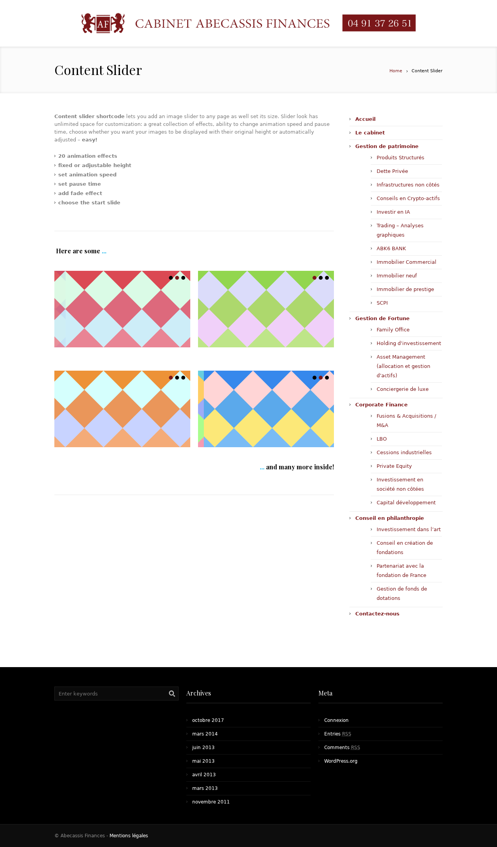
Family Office (393, 330)
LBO (382, 439)
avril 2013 (204, 774)
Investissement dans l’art (409, 529)
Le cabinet (370, 133)
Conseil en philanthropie (389, 518)
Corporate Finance (381, 405)
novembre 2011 (211, 802)
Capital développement (406, 502)
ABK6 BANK (391, 248)
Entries (337, 734)
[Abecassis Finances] (248, 23)
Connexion (336, 720)
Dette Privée (392, 171)
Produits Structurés (400, 157)
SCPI (382, 303)
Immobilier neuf (397, 276)
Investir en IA (393, 212)
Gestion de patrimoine (387, 146)
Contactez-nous (377, 614)
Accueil (365, 119)
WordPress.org (341, 761)
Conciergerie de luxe (403, 389)
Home (395, 70)
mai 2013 (203, 761)
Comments (342, 747)
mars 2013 (205, 788)
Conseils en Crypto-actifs (408, 198)
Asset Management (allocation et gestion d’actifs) (403, 366)
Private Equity (394, 466)
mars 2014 (205, 734)
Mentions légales (128, 835)
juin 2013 (203, 747)
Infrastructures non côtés (408, 185)
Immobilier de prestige (405, 289)
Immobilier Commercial (406, 262)
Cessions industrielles (404, 452)
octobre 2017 (208, 720)
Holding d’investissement (409, 343)
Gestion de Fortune (382, 318)
